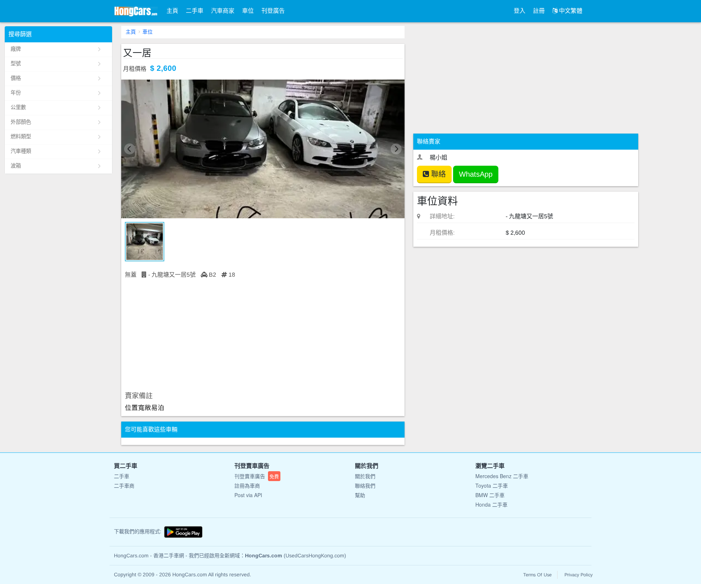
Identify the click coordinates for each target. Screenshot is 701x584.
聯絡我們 (365, 485)
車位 (248, 11)
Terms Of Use (537, 574)
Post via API (248, 495)
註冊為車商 (247, 485)
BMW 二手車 (490, 495)
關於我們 (365, 476)
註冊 (539, 11)
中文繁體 (570, 11)
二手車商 (124, 485)
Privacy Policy (578, 574)
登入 (519, 11)
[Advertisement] (263, 335)
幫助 (360, 495)
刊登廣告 (273, 11)
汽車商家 (222, 11)
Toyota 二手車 (491, 485)
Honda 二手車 (491, 504)
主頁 (172, 11)
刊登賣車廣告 (256, 476)
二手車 (194, 11)
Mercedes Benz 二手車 (501, 476)
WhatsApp (476, 174)
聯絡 (437, 174)
